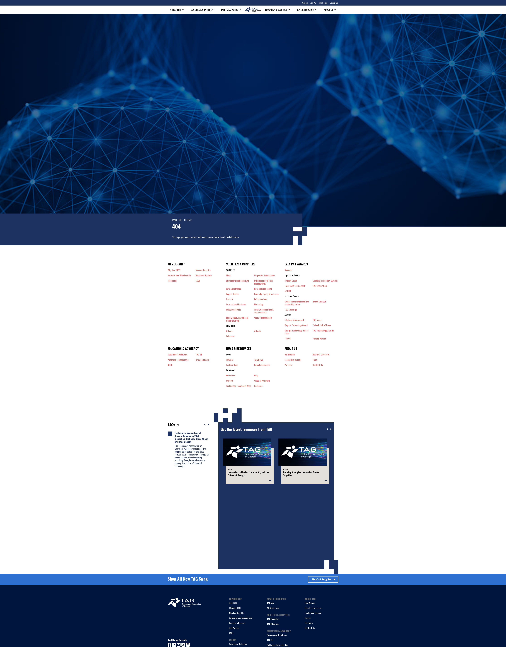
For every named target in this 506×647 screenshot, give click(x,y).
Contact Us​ (318, 364)
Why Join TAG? (174, 270)
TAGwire (229, 359)
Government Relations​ (177, 354)
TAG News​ (258, 359)
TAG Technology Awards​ (323, 330)
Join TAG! (233, 603)
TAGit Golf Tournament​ (294, 285)
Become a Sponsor (204, 275)
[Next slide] (330, 429)
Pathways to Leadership (277, 645)
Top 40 (287, 338)
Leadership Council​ (292, 359)
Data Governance (233, 288)
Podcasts (258, 385)
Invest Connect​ (319, 301)
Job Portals (234, 628)
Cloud (228, 275)
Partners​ (288, 364)
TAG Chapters (273, 624)
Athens (229, 330)
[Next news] (208, 424)
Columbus (230, 336)
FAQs (198, 280)
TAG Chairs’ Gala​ (320, 285)
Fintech (229, 299)
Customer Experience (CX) (237, 280)
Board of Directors (313, 608)
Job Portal (172, 280)
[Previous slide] (327, 429)
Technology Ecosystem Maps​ (238, 385)
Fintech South (290, 280)
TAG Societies (273, 619)
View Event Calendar (238, 644)
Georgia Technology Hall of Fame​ (296, 332)
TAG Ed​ (199, 354)
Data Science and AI (263, 288)
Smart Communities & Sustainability (264, 311)
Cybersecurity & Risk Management (263, 282)
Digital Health (232, 293)
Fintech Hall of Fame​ (322, 325)
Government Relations (277, 635)
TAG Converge (290, 309)
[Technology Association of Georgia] (253, 9)
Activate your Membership (240, 618)
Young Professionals (263, 317)
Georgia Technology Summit (325, 280)
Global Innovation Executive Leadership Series (296, 303)
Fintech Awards (319, 338)
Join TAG (313, 2)
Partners (309, 623)
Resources (230, 375)
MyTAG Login (323, 2)
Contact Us (334, 2)
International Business (236, 304)
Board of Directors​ (321, 354)
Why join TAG (235, 608)
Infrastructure (260, 299)
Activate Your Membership (179, 275)
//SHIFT (287, 291)
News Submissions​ (262, 364)
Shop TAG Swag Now (321, 579)
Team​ (315, 359)
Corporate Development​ (264, 275)
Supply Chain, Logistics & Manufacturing (237, 319)
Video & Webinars (262, 380)
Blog (256, 375)
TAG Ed (270, 640)
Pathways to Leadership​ (178, 359)
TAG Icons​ (317, 320)
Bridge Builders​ (202, 359)
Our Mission (289, 354)
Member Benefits (203, 270)
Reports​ (229, 380)
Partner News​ (232, 364)
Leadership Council (313, 613)
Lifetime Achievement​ (294, 320)
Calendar (305, 2)
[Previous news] (205, 424)
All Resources (273, 608)
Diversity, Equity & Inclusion (266, 293)
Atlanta (257, 330)
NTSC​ (170, 364)
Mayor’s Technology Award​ (296, 325)
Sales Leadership (233, 309)
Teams (307, 618)
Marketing (258, 304)
